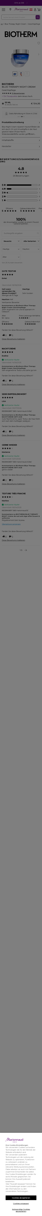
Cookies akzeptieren (21, 1198)
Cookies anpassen (21, 1204)
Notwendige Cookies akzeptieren (21, 1210)
